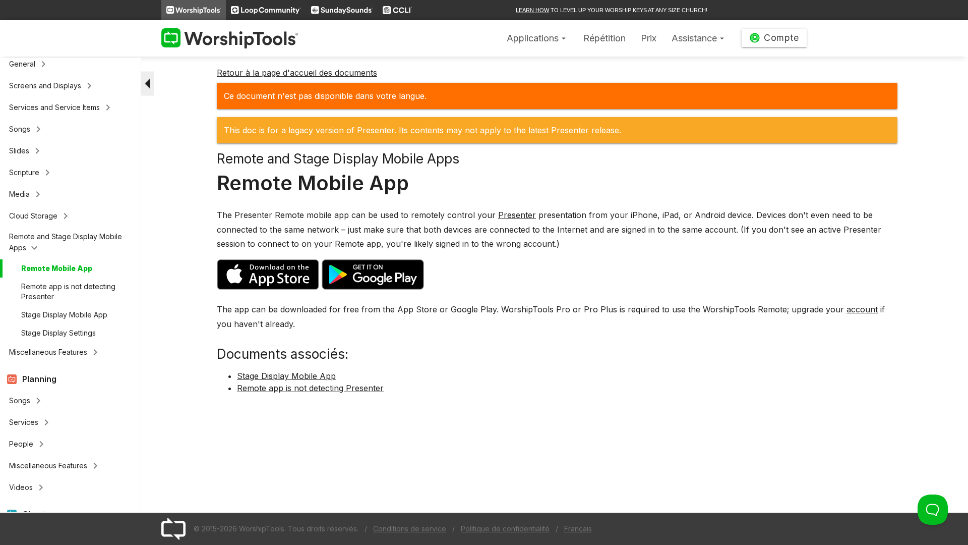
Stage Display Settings (58, 333)
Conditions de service (409, 528)
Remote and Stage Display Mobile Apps (65, 243)
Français (578, 528)
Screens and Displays (52, 86)
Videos (28, 487)
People (28, 444)
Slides (26, 151)
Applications (537, 38)
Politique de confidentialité (505, 528)
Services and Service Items (61, 107)
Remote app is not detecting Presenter (68, 291)
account (862, 309)
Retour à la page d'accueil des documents (297, 73)
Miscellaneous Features (55, 352)
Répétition (604, 38)
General (29, 64)
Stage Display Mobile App (64, 314)
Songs (26, 129)
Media (26, 194)
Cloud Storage (40, 216)
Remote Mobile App (56, 268)
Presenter (517, 215)
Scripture (31, 173)
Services (30, 422)
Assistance (699, 38)
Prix (648, 38)
